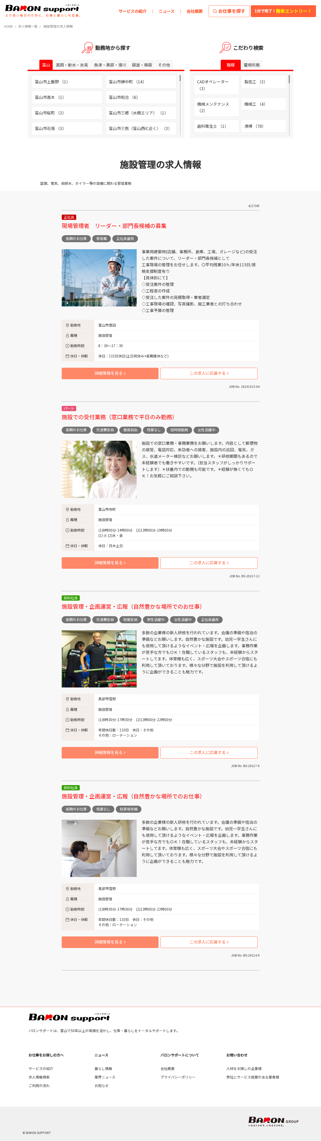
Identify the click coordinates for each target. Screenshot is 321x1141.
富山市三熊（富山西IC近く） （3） (140, 128)
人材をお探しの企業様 (244, 1068)
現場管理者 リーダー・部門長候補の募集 (114, 225)
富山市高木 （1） (50, 97)
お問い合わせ (237, 1054)
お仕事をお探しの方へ (46, 1054)
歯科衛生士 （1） (212, 126)
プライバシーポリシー (178, 1077)
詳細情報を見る (109, 373)
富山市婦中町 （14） (127, 82)
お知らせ (102, 1085)
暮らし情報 (103, 1068)
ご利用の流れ (39, 1085)
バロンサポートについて (179, 1054)
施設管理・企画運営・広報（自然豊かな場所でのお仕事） (133, 606)
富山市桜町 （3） (50, 113)
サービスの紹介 (41, 1068)
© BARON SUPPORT (37, 1132)
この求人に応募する (208, 373)
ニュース (101, 1054)
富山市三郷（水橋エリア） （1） (138, 113)
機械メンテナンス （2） (213, 107)
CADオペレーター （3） (213, 85)
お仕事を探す (231, 11)
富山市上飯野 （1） (52, 82)
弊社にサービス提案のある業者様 (252, 1077)
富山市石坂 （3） (50, 128)
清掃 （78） (255, 126)
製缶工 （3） (256, 82)
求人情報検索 (39, 1077)
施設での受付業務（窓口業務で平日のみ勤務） (120, 417)
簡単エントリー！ (283, 11)
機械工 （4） (256, 104)
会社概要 (167, 1068)
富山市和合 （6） (124, 97)
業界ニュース (105, 1077)
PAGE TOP (308, 963)
